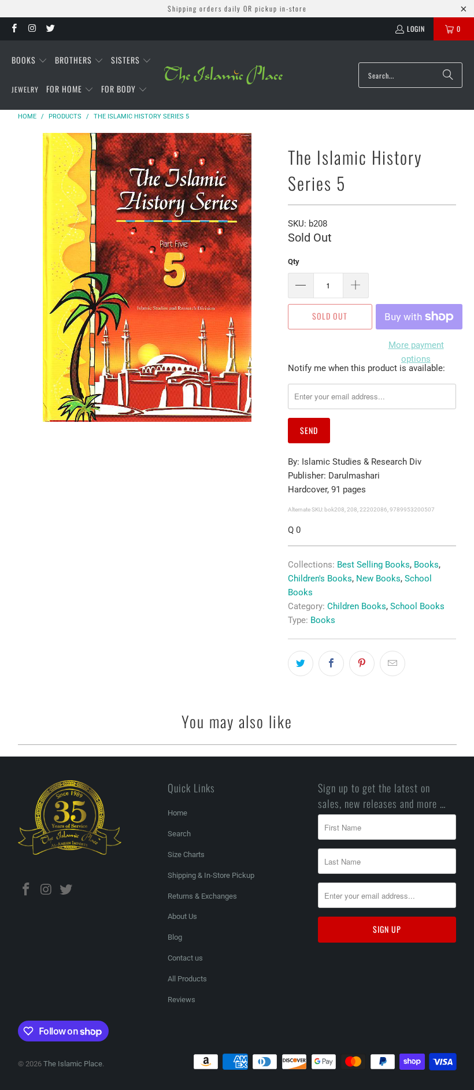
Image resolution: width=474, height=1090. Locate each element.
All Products (187, 978)
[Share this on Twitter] (300, 663)
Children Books (356, 606)
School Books (417, 606)
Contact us (185, 958)
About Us (182, 916)
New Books (378, 578)
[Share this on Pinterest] (362, 663)
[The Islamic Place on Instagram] (31, 29)
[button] (29, 60)
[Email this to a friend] (392, 663)
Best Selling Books (373, 564)
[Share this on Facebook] (331, 663)
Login (416, 29)
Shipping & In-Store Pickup (211, 875)
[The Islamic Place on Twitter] (50, 29)
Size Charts (186, 854)
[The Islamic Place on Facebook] (13, 29)
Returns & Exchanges (202, 896)
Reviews (181, 999)
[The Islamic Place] (223, 75)
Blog (175, 937)
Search (179, 833)
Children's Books (320, 578)
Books (426, 564)
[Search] (448, 75)
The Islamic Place (72, 1063)
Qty (293, 261)
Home (177, 813)
